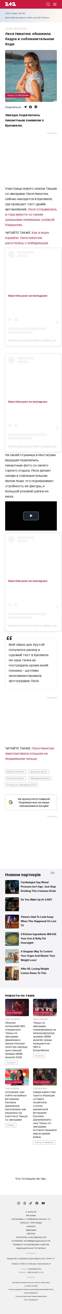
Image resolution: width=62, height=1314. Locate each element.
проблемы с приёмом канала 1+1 (31, 1219)
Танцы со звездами (18, 95)
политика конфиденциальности (31, 1241)
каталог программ (31, 1223)
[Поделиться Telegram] (25, 107)
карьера (31, 1226)
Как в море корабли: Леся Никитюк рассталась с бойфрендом (27, 237)
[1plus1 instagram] (18, 1203)
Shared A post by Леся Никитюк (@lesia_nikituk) (34, 340)
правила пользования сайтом (31, 1244)
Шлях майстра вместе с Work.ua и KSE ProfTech (27, 18)
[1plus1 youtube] (43, 1203)
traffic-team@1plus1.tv (31, 1300)
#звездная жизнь (40, 778)
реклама (31, 1215)
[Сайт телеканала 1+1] (10, 4)
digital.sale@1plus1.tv (31, 1293)
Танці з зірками (14, 1012)
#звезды (10, 1125)
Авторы (31, 1233)
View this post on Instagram (27, 295)
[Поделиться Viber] (35, 107)
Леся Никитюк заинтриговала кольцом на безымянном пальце (29, 753)
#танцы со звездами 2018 (21, 784)
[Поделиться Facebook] (30, 107)
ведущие (31, 1230)
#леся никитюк (15, 771)
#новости (11, 1062)
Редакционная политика (31, 1248)
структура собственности (31, 1237)
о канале (31, 1212)
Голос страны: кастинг (15, 13)
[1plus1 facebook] (36, 1203)
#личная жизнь (15, 778)
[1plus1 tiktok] (30, 1203)
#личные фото (38, 771)
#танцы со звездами (44, 1142)
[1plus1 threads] (24, 1203)
